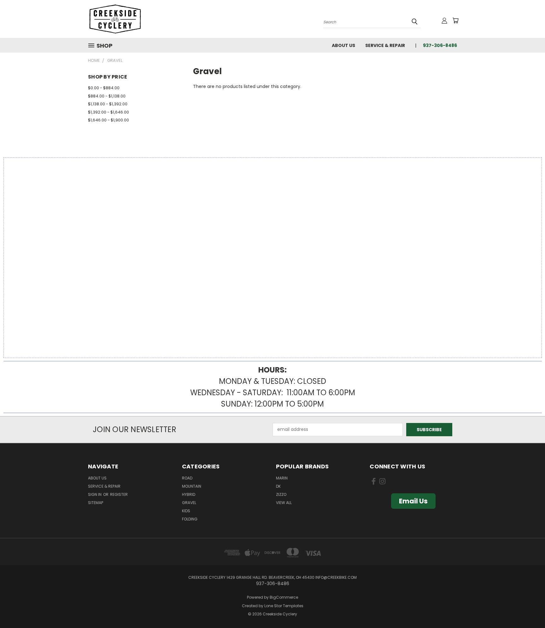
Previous (528, 608)
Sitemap (95, 502)
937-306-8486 (440, 45)
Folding (189, 519)
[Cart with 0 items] (455, 20)
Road (187, 478)
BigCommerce (284, 597)
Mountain (191, 486)
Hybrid (188, 494)
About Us (343, 45)
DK (278, 486)
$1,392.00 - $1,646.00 (108, 112)
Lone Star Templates (283, 605)
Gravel (189, 502)
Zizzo (281, 494)
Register (119, 494)
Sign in (95, 494)
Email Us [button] (413, 501)
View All (284, 502)
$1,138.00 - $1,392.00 (107, 104)
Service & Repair (385, 45)
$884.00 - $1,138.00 (107, 96)
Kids (186, 511)
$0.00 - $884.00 (104, 88)
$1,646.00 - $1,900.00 (108, 120)
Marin (282, 478)
